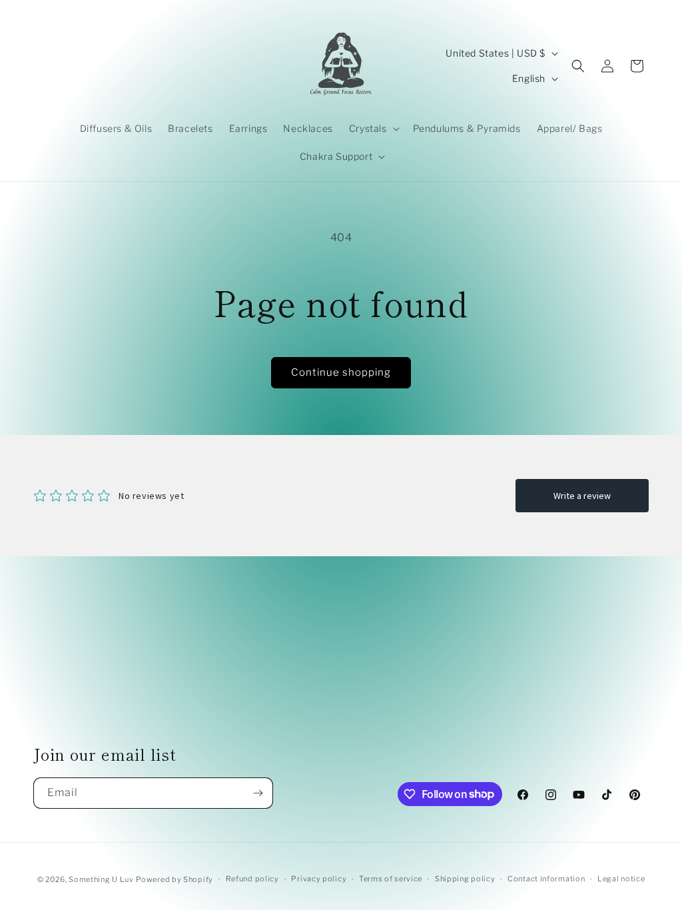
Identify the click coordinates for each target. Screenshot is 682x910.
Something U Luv (101, 879)
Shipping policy (465, 878)
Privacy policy (318, 878)
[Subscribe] (257, 793)
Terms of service (390, 878)
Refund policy (252, 878)
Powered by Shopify (174, 879)
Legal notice (621, 878)
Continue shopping (341, 372)
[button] (373, 129)
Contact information (546, 878)
